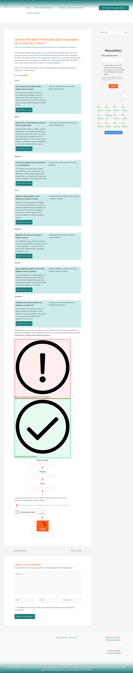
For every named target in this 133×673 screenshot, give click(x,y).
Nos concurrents (61, 637)
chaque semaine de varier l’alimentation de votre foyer (46, 55)
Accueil (28, 8)
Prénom (42, 472)
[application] (54, 7)
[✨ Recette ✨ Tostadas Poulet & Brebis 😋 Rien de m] (125, 125)
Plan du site (73, 637)
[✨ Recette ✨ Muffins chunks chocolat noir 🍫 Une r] (109, 125)
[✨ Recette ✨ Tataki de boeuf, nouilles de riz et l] (125, 117)
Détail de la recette (25, 110)
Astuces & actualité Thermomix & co (70, 8)
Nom (42, 483)
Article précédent (19, 551)
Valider (42, 529)
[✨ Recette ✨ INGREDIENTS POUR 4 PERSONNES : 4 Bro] (101, 109)
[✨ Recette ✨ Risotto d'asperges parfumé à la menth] (101, 117)
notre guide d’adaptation (52, 63)
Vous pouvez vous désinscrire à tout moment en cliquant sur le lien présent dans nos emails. (43, 505)
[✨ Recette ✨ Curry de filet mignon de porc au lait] (101, 125)
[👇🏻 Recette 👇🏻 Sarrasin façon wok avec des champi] (117, 109)
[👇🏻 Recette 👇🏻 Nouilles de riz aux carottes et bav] (109, 109)
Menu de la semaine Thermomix (43, 47)
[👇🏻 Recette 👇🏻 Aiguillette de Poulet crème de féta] (125, 109)
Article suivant (77, 551)
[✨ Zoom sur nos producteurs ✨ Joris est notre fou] (117, 125)
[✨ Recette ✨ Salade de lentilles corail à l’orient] (117, 117)
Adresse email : (43, 460)
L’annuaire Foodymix (33, 13)
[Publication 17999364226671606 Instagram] (109, 117)
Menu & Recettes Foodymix (43, 8)
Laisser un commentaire (23, 47)
